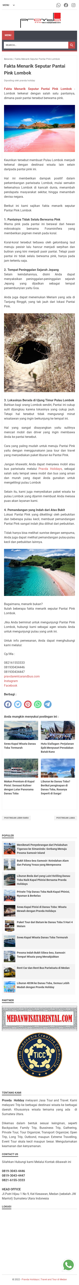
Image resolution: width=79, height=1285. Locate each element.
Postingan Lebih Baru (16, 818)
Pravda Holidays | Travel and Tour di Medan (44, 1279)
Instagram (11, 681)
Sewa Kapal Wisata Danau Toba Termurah (42, 937)
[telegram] (48, 704)
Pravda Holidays (50, 469)
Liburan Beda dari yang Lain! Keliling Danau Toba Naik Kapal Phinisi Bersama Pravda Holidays (43, 879)
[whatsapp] (38, 704)
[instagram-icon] (73, 5)
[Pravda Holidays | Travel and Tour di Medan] (39, 20)
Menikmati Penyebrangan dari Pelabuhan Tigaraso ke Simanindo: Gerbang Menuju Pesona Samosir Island (42, 848)
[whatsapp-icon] (58, 5)
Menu (8, 35)
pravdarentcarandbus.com (22, 676)
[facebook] (8, 704)
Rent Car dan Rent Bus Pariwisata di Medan (43, 967)
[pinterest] (28, 704)
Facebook (10, 685)
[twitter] (18, 704)
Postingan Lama (65, 818)
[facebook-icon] (66, 5)
